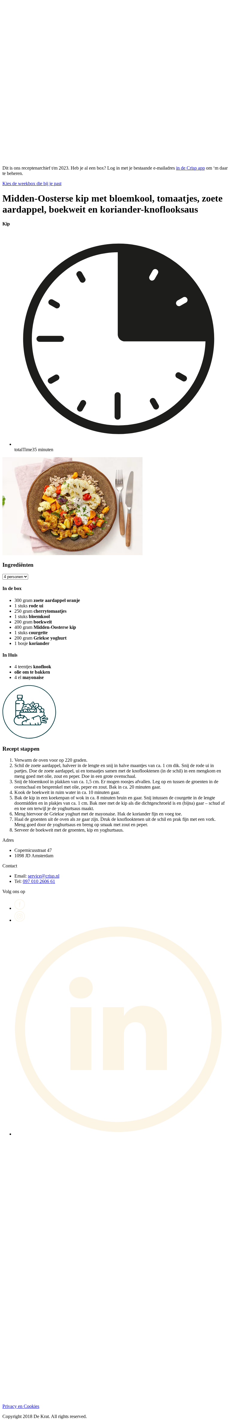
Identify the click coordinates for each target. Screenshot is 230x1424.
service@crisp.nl (43, 875)
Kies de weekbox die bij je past (31, 183)
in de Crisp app (190, 167)
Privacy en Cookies (20, 1406)
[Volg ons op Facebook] (19, 908)
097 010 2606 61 (39, 881)
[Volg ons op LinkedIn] (121, 1133)
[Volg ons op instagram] (19, 920)
